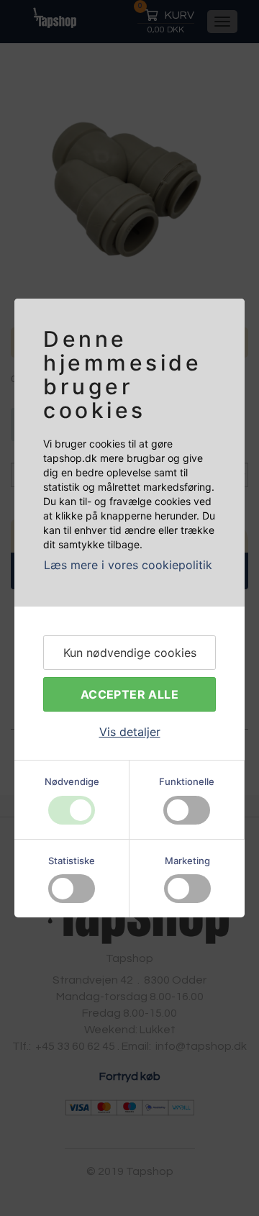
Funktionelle (186, 781)
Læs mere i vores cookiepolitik (128, 565)
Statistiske (71, 860)
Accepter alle (129, 694)
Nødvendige (72, 781)
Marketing (187, 860)
